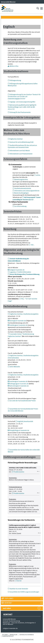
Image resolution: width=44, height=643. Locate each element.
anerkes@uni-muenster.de (18, 381)
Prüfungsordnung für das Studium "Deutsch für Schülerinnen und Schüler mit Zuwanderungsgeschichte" (24, 97)
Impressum (13, 634)
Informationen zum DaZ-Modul (20, 150)
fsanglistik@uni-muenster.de (19, 430)
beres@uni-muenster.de (18, 321)
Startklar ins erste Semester (19, 589)
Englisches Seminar (16, 139)
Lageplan (13, 272)
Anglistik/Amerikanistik (25, 421)
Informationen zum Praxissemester (21, 154)
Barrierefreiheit (8, 636)
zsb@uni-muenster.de (17, 270)
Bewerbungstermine (21, 179)
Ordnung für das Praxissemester (20, 112)
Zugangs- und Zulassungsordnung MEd (22, 102)
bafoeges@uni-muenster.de (19, 384)
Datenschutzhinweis (26, 634)
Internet (18, 581)
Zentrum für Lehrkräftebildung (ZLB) (21, 142)
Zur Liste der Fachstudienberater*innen (23, 401)
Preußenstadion (19, 472)
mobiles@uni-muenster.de (18, 325)
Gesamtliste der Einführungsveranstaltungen (24, 592)
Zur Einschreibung (20, 206)
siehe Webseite (15, 367)
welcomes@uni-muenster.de (19, 386)
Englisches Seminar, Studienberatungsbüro (24, 314)
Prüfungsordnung (15, 80)
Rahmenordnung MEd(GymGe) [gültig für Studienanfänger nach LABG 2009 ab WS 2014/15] (22, 107)
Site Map (5, 634)
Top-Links (8, 598)
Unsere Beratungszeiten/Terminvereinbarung (24, 274)
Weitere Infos (14, 66)
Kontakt (8, 603)
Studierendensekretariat (22, 188)
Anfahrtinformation (24, 272)
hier (32, 245)
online (38, 175)
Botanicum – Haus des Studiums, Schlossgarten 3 (19, 623)
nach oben (7, 608)
